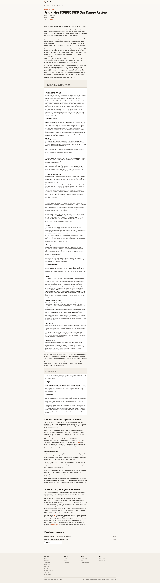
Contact (82, 560)
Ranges (81, 2)
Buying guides (66, 562)
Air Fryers (46, 568)
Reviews (110, 2)
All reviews (65, 560)
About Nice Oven (84, 558)
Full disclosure (112, 579)
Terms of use (102, 560)
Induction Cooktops (48, 570)
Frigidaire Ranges (49, 9)
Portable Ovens (47, 574)
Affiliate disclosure (85, 562)
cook (54, 515)
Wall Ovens (86, 2)
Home (45, 5)
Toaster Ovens (93, 2)
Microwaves (46, 566)
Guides (114, 2)
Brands (105, 2)
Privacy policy (102, 558)
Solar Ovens (46, 572)
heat (79, 442)
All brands (65, 558)
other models (54, 524)
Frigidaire (54, 5)
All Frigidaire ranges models (53, 543)
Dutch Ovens (100, 2)
